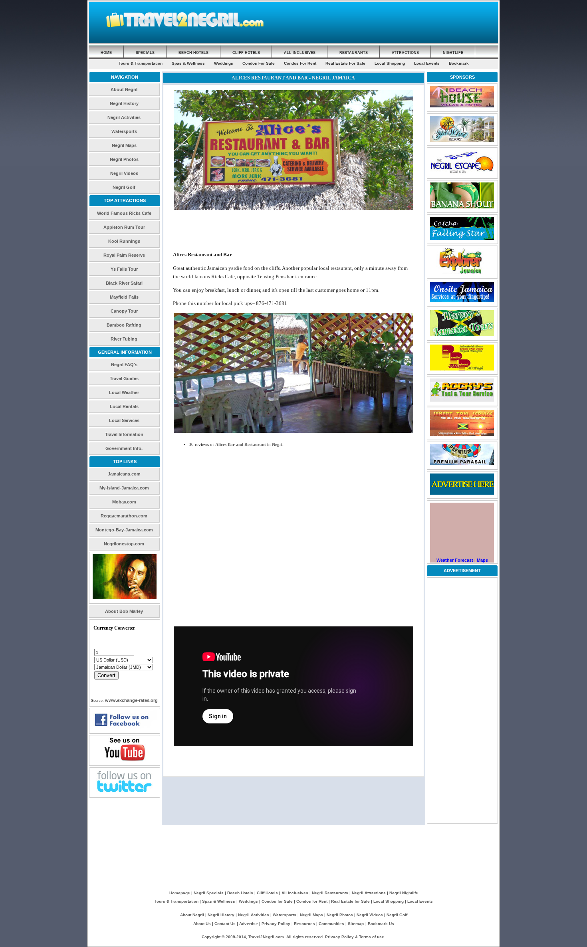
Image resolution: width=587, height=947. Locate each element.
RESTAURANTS (353, 53)
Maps (482, 560)
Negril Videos (124, 173)
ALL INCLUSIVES (299, 53)
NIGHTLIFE (453, 53)
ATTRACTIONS (405, 53)
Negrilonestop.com (124, 543)
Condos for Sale (277, 901)
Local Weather (124, 392)
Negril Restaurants (330, 893)
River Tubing (124, 339)
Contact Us (225, 923)
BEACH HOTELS (193, 53)
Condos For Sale (258, 63)
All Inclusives (295, 893)
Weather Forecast (454, 560)
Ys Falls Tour (124, 269)
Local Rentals (124, 406)
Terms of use (371, 937)
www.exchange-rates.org (131, 700)
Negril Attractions (369, 893)
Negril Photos (124, 159)
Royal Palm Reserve (124, 255)
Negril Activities (124, 117)
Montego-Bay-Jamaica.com (124, 529)
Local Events (427, 63)
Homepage (179, 893)
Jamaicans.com (124, 474)
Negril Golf (124, 187)
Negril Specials (209, 893)
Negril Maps (124, 145)
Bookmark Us (381, 923)
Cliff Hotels (267, 893)
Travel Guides (124, 378)
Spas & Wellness (188, 63)
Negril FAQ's (124, 364)
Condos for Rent (311, 901)
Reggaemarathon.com (124, 515)
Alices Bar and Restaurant (240, 444)
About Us (202, 923)
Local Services (124, 420)
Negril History (124, 103)
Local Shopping (390, 63)
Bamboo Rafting (124, 325)
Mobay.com (124, 501)
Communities (331, 923)
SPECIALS (145, 53)
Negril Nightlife (403, 893)
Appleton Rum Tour (124, 227)
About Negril (124, 89)
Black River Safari (124, 283)
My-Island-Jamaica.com (124, 487)
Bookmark (459, 63)
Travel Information (124, 434)
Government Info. (124, 448)
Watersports (124, 131)
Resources (304, 923)
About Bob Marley (124, 611)
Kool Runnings (124, 241)
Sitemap (356, 923)
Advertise (248, 923)
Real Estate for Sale (350, 901)
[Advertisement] (388, 20)
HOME (106, 53)
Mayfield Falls (124, 297)
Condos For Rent (300, 63)
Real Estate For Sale (345, 63)
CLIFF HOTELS (246, 53)
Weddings (223, 63)
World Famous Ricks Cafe (124, 213)
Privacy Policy (276, 923)
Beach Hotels (240, 893)
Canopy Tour (124, 311)
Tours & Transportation (141, 63)
